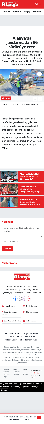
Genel (36, 340)
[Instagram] (24, 299)
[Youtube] (29, 299)
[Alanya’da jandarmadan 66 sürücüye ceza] (22, 82)
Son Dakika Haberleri (12, 321)
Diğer (25, 374)
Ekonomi (37, 12)
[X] (20, 299)
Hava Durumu (10, 306)
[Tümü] (41, 263)
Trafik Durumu (31, 306)
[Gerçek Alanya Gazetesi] (10, 4)
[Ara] (36, 4)
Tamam (4, 390)
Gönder (7, 248)
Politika (17, 12)
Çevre (32, 337)
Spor (26, 337)
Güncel (19, 337)
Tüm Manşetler (32, 312)
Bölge (5, 377)
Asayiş (27, 12)
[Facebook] (15, 299)
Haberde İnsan (25, 340)
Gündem (6, 12)
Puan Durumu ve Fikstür (9, 313)
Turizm (11, 337)
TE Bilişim (35, 373)
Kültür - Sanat (11, 340)
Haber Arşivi (31, 321)
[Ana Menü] (40, 4)
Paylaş (7, 98)
